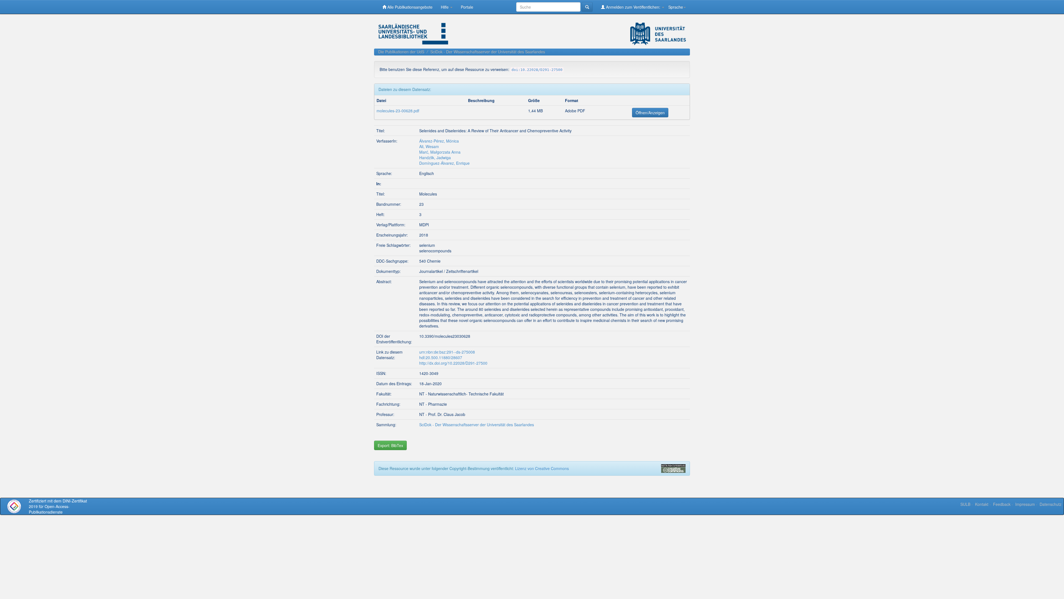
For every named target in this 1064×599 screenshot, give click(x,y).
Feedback (1002, 504)
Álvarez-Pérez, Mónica (439, 141)
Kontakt (981, 504)
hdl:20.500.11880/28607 (440, 357)
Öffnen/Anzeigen (650, 112)
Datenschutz (1051, 504)
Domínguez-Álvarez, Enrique (444, 163)
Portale (467, 7)
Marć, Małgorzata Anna (440, 152)
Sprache (675, 7)
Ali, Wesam (429, 146)
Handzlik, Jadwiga (435, 157)
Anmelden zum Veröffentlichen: (633, 7)
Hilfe (445, 7)
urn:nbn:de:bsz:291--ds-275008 (447, 352)
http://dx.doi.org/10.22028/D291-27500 (453, 363)
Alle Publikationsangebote (409, 7)
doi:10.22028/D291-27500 (536, 70)
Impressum (1025, 504)
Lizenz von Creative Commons (542, 468)
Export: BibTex (390, 445)
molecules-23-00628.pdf (398, 110)
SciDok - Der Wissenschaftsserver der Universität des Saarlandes (487, 51)
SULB (965, 504)
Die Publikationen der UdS (401, 51)
